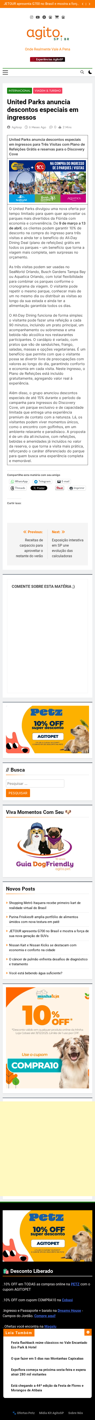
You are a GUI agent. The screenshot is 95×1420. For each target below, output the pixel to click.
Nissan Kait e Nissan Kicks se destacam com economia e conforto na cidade (45, 4)
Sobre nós (75, 1413)
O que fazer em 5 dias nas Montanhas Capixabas (47, 1359)
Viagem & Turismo (48, 91)
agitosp (17, 127)
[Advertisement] (47, 1148)
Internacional (19, 91)
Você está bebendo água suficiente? (35, 973)
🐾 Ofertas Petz (23, 1413)
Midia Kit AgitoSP (51, 1413)
